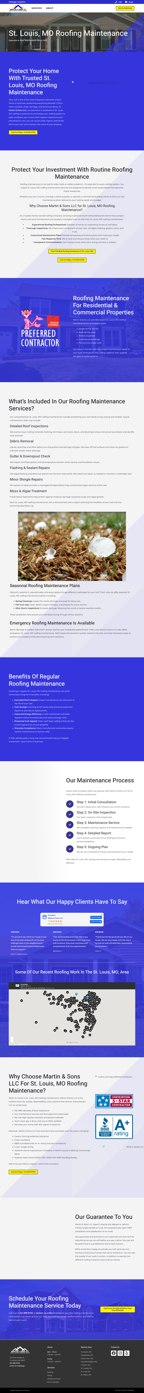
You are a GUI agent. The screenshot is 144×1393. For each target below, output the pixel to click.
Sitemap (117, 1390)
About (49, 8)
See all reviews (96, 917)
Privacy (123, 1390)
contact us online (44, 1313)
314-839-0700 (26, 1313)
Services (37, 8)
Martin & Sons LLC (17, 110)
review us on (95, 921)
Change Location (17, 2)
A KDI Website (130, 1390)
